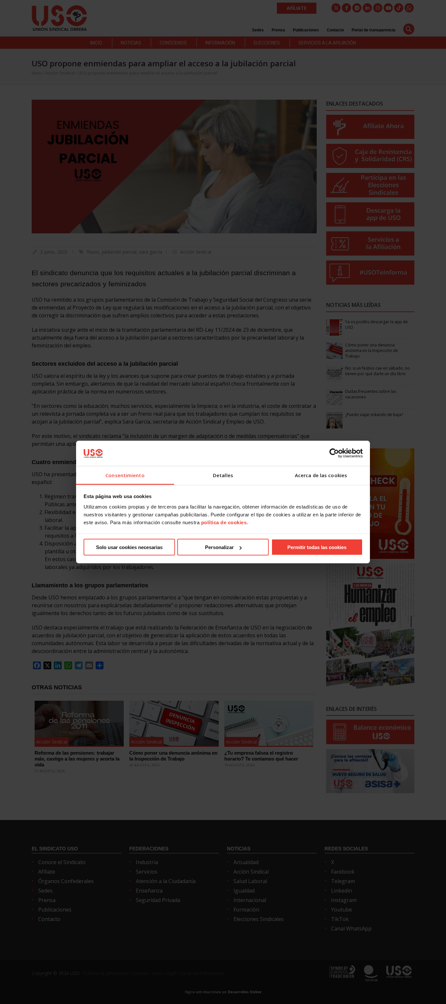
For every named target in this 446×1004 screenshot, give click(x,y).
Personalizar (219, 547)
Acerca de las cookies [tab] (321, 475)
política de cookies (224, 522)
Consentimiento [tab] (124, 475)
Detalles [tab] (223, 475)
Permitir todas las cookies (316, 547)
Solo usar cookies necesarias (129, 547)
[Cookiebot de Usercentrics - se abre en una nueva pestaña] (334, 453)
